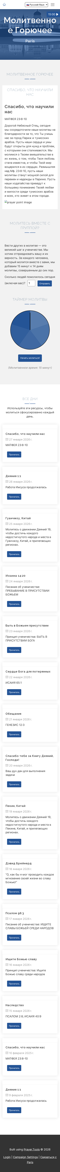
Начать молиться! (30, 358)
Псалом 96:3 (15, 913)
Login (7, 1157)
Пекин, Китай (16, 805)
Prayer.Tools (32, 1149)
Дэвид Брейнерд (19, 863)
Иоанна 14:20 (16, 575)
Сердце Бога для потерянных (28, 671)
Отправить (44, 283)
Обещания (13, 713)
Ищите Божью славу (21, 959)
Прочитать (14, 454)
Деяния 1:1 (13, 476)
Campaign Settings (25, 1157)
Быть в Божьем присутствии (27, 625)
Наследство (15, 1005)
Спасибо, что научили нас (25, 433)
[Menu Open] (52, 4)
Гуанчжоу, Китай (18, 518)
